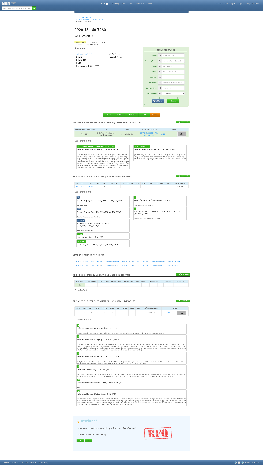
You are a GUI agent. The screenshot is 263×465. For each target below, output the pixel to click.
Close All (155, 115)
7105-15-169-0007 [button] (128, 262)
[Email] (80, 440)
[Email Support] (179, 122)
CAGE (144, 115)
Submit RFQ (185, 122)
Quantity (153, 77)
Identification (121, 115)
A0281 (163, 134)
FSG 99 (79, 54)
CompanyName (151, 61)
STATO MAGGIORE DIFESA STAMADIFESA (149, 134)
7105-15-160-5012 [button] (97, 262)
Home (124, 4)
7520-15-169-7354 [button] (143, 266)
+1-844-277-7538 (222, 4)
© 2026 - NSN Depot (252, 462)
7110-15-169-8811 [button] (158, 266)
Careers (149, 4)
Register (241, 4)
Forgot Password (253, 4)
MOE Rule (132, 115)
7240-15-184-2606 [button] (128, 266)
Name (154, 55)
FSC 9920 (88, 54)
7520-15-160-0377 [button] (82, 262)
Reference (153, 83)
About (131, 4)
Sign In (233, 4)
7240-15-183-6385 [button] (112, 266)
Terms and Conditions (28, 462)
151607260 (90, 186)
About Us (15, 462)
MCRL (109, 115)
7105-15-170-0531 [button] (174, 262)
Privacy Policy (43, 462)
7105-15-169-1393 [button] (158, 262)
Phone (154, 72)
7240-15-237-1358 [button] (82, 266)
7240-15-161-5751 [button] (97, 266)
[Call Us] (177, 122)
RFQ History (115, 4)
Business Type (151, 88)
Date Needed (152, 93)
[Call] (88, 440)
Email (155, 66)
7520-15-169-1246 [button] (143, 262)
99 (77, 186)
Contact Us (140, 4)
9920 (82, 186)
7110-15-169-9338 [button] (174, 266)
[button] (104, 3)
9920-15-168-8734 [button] (112, 262)
